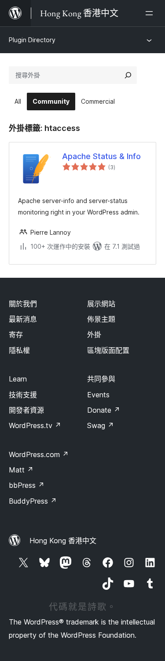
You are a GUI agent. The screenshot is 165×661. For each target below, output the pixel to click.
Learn (18, 378)
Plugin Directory (32, 40)
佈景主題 (101, 319)
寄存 (16, 334)
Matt (21, 469)
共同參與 (101, 378)
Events (98, 394)
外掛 (94, 334)
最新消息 (23, 319)
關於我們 (23, 303)
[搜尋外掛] (128, 75)
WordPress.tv (35, 425)
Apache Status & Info (101, 156)
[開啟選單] (151, 13)
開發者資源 (26, 410)
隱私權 (19, 350)
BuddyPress (33, 501)
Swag (100, 425)
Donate (103, 410)
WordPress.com (39, 454)
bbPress (26, 485)
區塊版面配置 (108, 350)
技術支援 (23, 394)
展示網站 (101, 303)
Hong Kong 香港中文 (62, 540)
